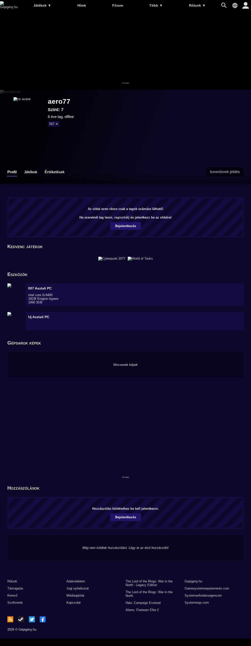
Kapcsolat (73, 602)
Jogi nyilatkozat (77, 588)
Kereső (12, 595)
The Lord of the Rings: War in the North (149, 594)
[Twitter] (32, 619)
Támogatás (15, 588)
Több (156, 5)
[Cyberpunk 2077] (111, 259)
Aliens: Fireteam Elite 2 (142, 610)
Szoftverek (15, 602)
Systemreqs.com (197, 602)
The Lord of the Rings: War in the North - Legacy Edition (149, 583)
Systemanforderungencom (203, 595)
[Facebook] (43, 619)
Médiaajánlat (75, 595)
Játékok (42, 5)
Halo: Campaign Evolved (143, 603)
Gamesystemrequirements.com (207, 588)
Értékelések (54, 172)
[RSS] (10, 619)
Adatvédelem (75, 581)
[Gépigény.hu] (9, 7)
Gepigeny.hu (193, 581)
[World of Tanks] (140, 259)
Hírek (81, 5)
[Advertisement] (125, 50)
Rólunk (197, 5)
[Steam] (21, 619)
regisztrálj (121, 217)
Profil (12, 172)
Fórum (117, 5)
